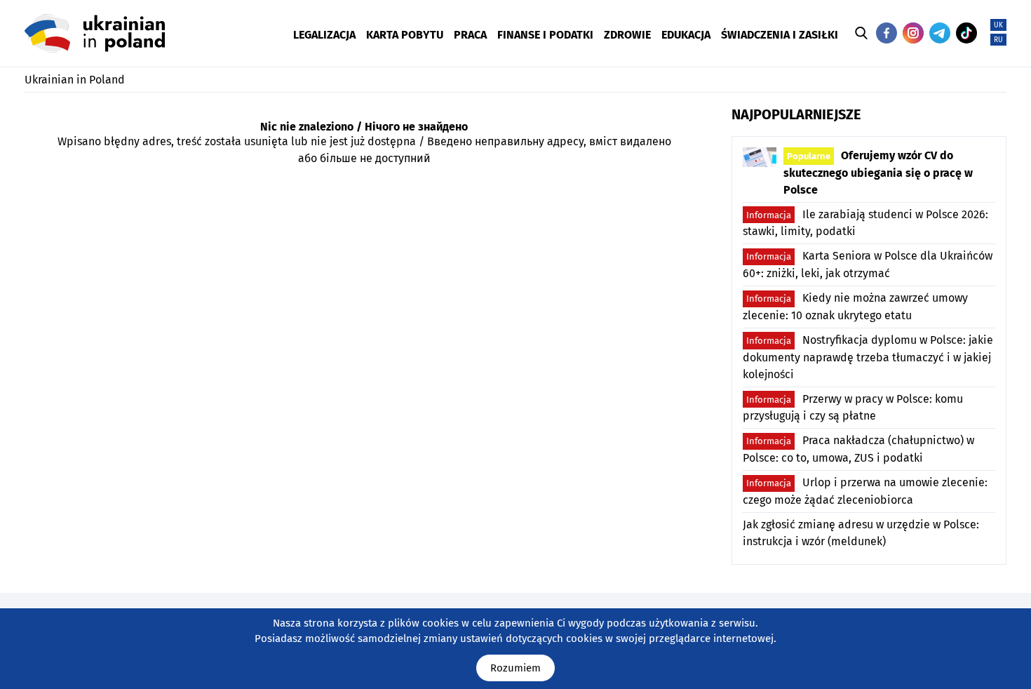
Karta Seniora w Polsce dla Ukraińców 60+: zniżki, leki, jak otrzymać (867, 264)
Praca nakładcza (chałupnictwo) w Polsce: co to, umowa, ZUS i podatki (858, 449)
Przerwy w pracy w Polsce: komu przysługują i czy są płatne (853, 407)
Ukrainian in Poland (75, 79)
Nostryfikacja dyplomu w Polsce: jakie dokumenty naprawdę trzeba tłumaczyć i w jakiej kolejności (868, 357)
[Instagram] (913, 33)
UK (998, 25)
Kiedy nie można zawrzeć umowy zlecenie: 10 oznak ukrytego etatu (855, 306)
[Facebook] (886, 33)
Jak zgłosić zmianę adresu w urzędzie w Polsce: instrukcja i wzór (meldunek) (861, 533)
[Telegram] (939, 33)
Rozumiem (515, 668)
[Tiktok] (966, 33)
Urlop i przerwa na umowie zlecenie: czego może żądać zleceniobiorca (865, 491)
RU (998, 40)
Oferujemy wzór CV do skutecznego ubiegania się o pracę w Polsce (878, 172)
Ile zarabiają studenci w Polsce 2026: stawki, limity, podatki (865, 223)
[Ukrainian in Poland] (95, 33)
